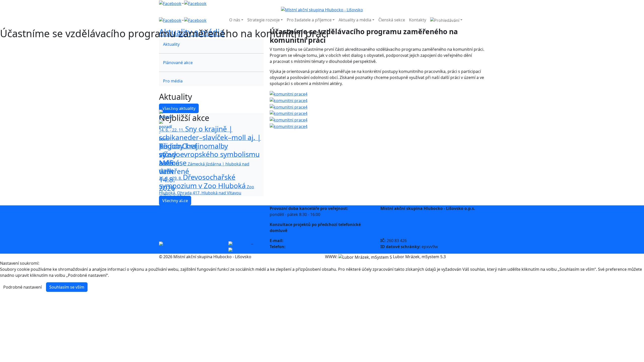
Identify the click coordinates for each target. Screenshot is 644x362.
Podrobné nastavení (22, 287)
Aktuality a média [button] (355, 20)
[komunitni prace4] (288, 93)
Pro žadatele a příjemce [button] (309, 20)
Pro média (173, 81)
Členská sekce (391, 20)
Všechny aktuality (178, 108)
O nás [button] (234, 20)
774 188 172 (298, 246)
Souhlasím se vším (66, 287)
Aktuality (171, 44)
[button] (446, 20)
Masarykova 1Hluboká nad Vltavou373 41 (400, 224)
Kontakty (417, 20)
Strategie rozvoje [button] (263, 20)
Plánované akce (178, 62)
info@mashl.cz (298, 240)
